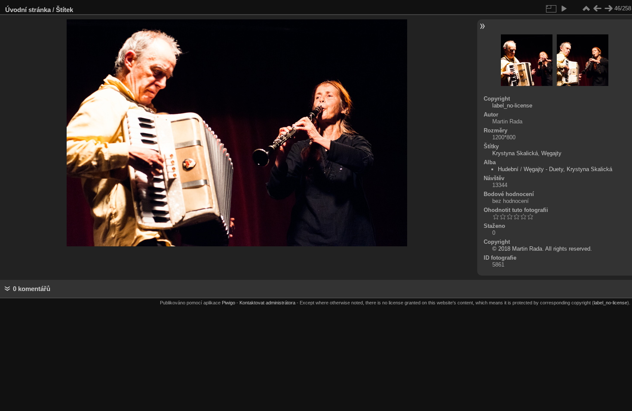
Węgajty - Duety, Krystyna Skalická (568, 169)
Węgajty (551, 153)
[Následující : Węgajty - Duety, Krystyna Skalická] (608, 8)
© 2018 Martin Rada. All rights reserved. (542, 248)
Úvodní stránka (28, 9)
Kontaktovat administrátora (267, 302)
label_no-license (512, 105)
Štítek (64, 9)
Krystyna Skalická (515, 153)
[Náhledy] (586, 8)
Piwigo (228, 302)
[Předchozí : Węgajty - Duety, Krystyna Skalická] (597, 8)
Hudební (508, 169)
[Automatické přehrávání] (563, 8)
